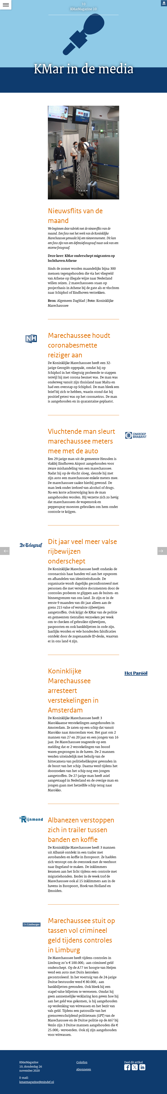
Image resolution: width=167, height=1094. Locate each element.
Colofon (81, 1062)
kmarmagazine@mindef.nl (36, 1082)
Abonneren (83, 1069)
